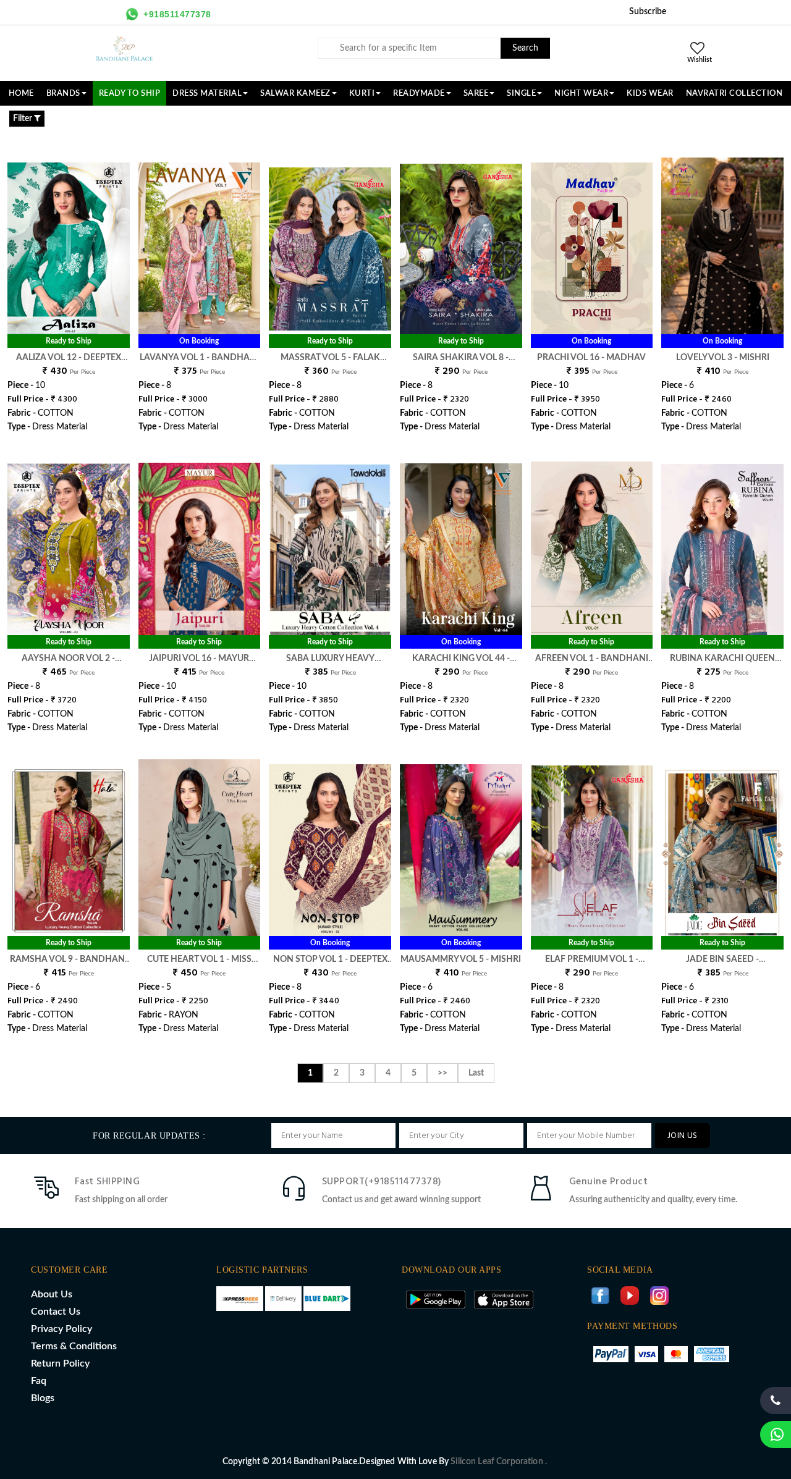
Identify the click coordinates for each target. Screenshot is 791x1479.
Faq (38, 1381)
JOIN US (682, 1136)
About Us (51, 1294)
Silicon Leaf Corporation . (498, 1461)
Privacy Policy (61, 1329)
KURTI (362, 93)
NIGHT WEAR (581, 93)
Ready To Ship (130, 93)
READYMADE (419, 93)
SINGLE (521, 93)
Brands (63, 93)
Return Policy (60, 1363)
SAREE (476, 93)
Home (21, 93)
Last (476, 1073)
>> (442, 1073)
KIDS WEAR (650, 93)
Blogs (42, 1398)
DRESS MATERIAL (207, 93)
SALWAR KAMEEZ (295, 93)
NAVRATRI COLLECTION (734, 93)
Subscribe (647, 11)
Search (525, 48)
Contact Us (55, 1312)
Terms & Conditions (74, 1346)
